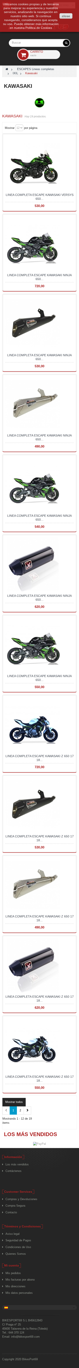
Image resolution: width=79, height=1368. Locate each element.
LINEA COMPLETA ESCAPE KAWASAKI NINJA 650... (39, 277)
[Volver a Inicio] (6, 69)
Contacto (11, 1212)
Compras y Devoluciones (21, 1199)
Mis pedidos (13, 1273)
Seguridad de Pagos (18, 1240)
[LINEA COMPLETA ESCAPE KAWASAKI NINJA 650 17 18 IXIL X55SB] (39, 324)
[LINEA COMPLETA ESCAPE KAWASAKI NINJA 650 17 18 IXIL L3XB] (39, 484)
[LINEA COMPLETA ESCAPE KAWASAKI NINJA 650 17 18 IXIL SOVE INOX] (39, 645)
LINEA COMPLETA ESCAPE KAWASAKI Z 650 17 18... (39, 758)
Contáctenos (13, 1171)
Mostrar (9, 128)
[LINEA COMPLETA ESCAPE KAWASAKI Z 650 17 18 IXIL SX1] (39, 725)
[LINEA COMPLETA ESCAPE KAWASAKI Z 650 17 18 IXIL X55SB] (39, 805)
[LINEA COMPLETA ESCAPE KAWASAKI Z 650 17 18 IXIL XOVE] (39, 965)
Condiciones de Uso (18, 1247)
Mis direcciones (15, 1286)
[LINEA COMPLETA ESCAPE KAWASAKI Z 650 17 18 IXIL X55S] (39, 885)
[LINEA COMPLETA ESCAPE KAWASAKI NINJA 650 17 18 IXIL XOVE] (39, 564)
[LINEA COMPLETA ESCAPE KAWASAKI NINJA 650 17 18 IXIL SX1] (39, 244)
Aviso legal (12, 1233)
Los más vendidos (30, 1134)
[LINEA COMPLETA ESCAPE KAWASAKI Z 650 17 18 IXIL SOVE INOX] (39, 1045)
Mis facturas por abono (20, 1279)
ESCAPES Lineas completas (35, 69)
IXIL (15, 73)
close (66, 16)
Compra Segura (15, 1205)
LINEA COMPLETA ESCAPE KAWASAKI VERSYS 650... (40, 196)
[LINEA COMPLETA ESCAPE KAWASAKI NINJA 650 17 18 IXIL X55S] (39, 404)
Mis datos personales (19, 1292)
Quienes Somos (15, 1253)
